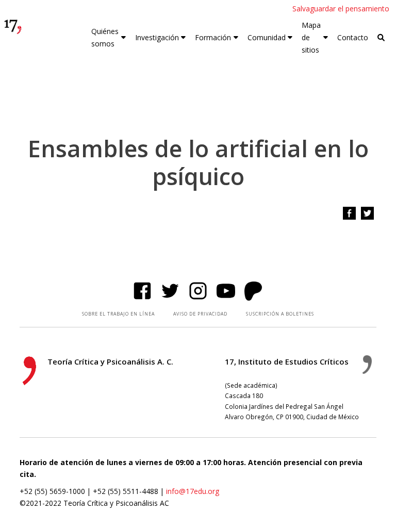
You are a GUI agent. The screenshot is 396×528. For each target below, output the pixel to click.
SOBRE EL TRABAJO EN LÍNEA (118, 313)
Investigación (157, 37)
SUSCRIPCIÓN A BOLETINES (280, 313)
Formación (213, 37)
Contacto (352, 37)
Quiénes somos (105, 37)
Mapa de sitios (311, 37)
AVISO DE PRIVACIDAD (200, 313)
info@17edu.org (192, 491)
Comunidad (267, 37)
